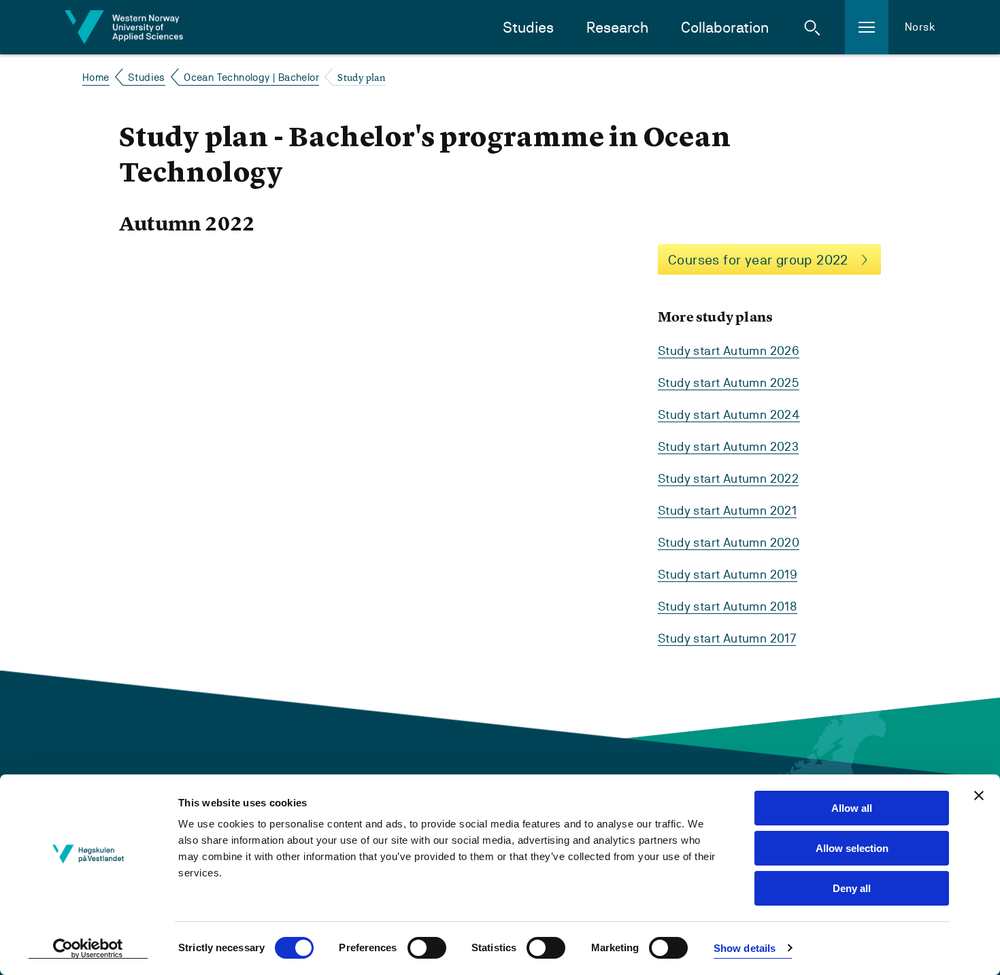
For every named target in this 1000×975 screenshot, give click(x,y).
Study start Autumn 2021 (727, 510)
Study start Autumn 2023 (728, 446)
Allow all (851, 808)
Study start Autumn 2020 (728, 542)
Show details (745, 948)
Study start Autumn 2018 (727, 606)
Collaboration (725, 27)
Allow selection (852, 848)
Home (96, 77)
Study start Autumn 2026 (728, 350)
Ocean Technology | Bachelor (251, 77)
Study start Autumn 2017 (727, 638)
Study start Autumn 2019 (727, 574)
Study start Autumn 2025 (728, 382)
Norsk (920, 26)
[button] (812, 27)
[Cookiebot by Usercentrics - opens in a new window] (88, 948)
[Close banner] (979, 795)
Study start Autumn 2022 (728, 478)
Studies (528, 27)
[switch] (426, 948)
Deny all (852, 888)
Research (617, 27)
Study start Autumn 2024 (729, 414)
